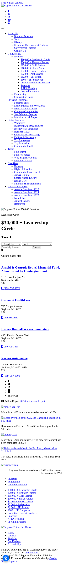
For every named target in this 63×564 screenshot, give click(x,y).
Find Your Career (23, 160)
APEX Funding (29, 88)
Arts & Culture (21, 175)
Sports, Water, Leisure (25, 177)
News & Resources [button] (17, 186)
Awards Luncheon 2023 (26, 195)
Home (11, 532)
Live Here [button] (13, 163)
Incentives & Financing (26, 128)
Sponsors (25, 85)
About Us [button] (13, 33)
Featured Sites (21, 102)
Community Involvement (27, 172)
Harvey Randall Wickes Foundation (25, 329)
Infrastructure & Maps (25, 117)
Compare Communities (26, 111)
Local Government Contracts (35, 82)
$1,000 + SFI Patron (31, 76)
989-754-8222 (32, 552)
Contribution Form (23, 97)
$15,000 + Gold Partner (33, 65)
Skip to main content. (12, 2)
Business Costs (22, 131)
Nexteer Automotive (14, 358)
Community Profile (24, 146)
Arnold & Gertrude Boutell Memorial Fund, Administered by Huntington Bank (30, 269)
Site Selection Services (25, 114)
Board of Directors (23, 36)
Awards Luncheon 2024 (26, 192)
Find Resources (22, 154)
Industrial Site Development (28, 125)
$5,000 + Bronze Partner (33, 71)
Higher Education (23, 169)
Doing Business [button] (16, 120)
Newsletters (20, 198)
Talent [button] (11, 149)
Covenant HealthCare (15, 300)
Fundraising (20, 94)
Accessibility (14, 544)
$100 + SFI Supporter (32, 79)
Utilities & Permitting (25, 137)
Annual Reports (22, 201)
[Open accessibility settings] (6, 558)
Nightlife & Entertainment (27, 183)
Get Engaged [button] (14, 53)
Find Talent (20, 151)
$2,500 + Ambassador (32, 74)
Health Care (20, 180)
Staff (16, 39)
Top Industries (21, 143)
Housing (18, 166)
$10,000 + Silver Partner (33, 68)
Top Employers (22, 140)
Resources (19, 203)
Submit (36, 247)
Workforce (19, 123)
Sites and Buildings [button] (17, 99)
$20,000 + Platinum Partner (35, 62)
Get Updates (14, 541)
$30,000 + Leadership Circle (35, 59)
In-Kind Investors (30, 91)
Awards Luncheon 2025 (26, 189)
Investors (18, 56)
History (18, 42)
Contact (12, 535)
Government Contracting (27, 134)
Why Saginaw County (25, 157)
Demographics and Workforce (29, 105)
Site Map (12, 538)
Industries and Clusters (25, 108)
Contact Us (20, 50)
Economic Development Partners (31, 45)
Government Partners (25, 48)
